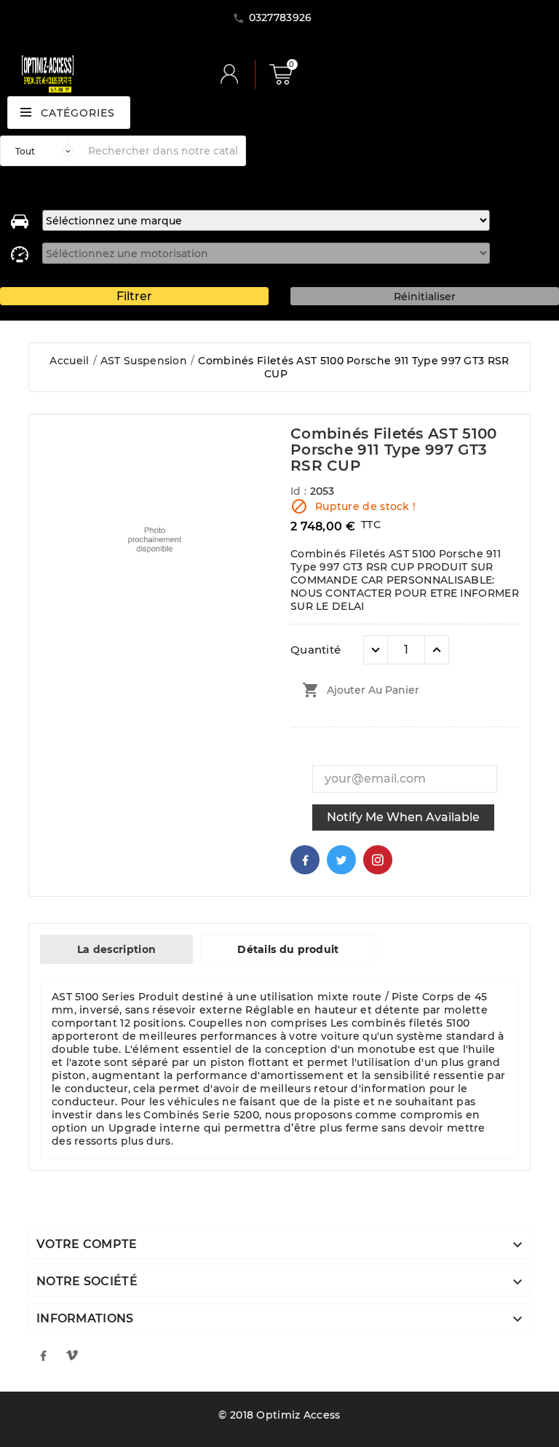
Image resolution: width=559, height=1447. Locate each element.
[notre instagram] (72, 1355)
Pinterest (377, 859)
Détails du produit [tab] (287, 949)
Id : (300, 491)
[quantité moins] (375, 649)
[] (235, 74)
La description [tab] (116, 949)
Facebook (305, 859)
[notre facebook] (43, 1355)
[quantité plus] (436, 649)
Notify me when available (403, 817)
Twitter (341, 859)
